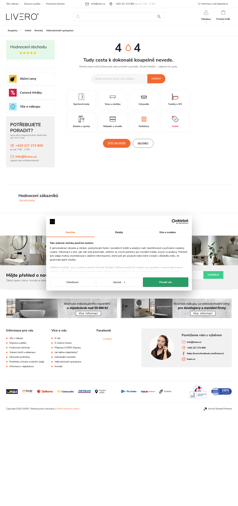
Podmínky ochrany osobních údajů (26, 361)
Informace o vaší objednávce (215, 3)
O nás (58, 338)
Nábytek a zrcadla (112, 126)
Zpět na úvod (117, 143)
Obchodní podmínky (19, 357)
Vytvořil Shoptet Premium (220, 408)
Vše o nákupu (12, 3)
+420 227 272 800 (29, 145)
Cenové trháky (31, 92)
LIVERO (107, 339)
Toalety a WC (175, 104)
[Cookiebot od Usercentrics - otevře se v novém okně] (174, 221)
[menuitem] (14, 31)
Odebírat (213, 274)
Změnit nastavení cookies (67, 408)
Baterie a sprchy (81, 126)
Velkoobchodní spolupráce (68, 362)
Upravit (117, 282)
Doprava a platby (32, 3)
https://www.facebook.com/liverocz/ (205, 353)
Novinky (143, 143)
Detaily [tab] (119, 232)
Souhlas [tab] (70, 232)
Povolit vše (165, 282)
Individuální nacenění (65, 357)
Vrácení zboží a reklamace (22, 352)
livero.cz (191, 359)
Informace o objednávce (21, 366)
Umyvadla (144, 104)
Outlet (175, 126)
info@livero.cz (26, 156)
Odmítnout (72, 282)
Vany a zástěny (112, 104)
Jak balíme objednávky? (66, 352)
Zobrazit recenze (27, 200)
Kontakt (58, 366)
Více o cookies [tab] (167, 232)
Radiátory (144, 126)
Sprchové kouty (81, 104)
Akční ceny (28, 78)
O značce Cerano (63, 343)
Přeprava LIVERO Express (68, 347)
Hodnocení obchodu (55, 3)
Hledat (159, 17)
